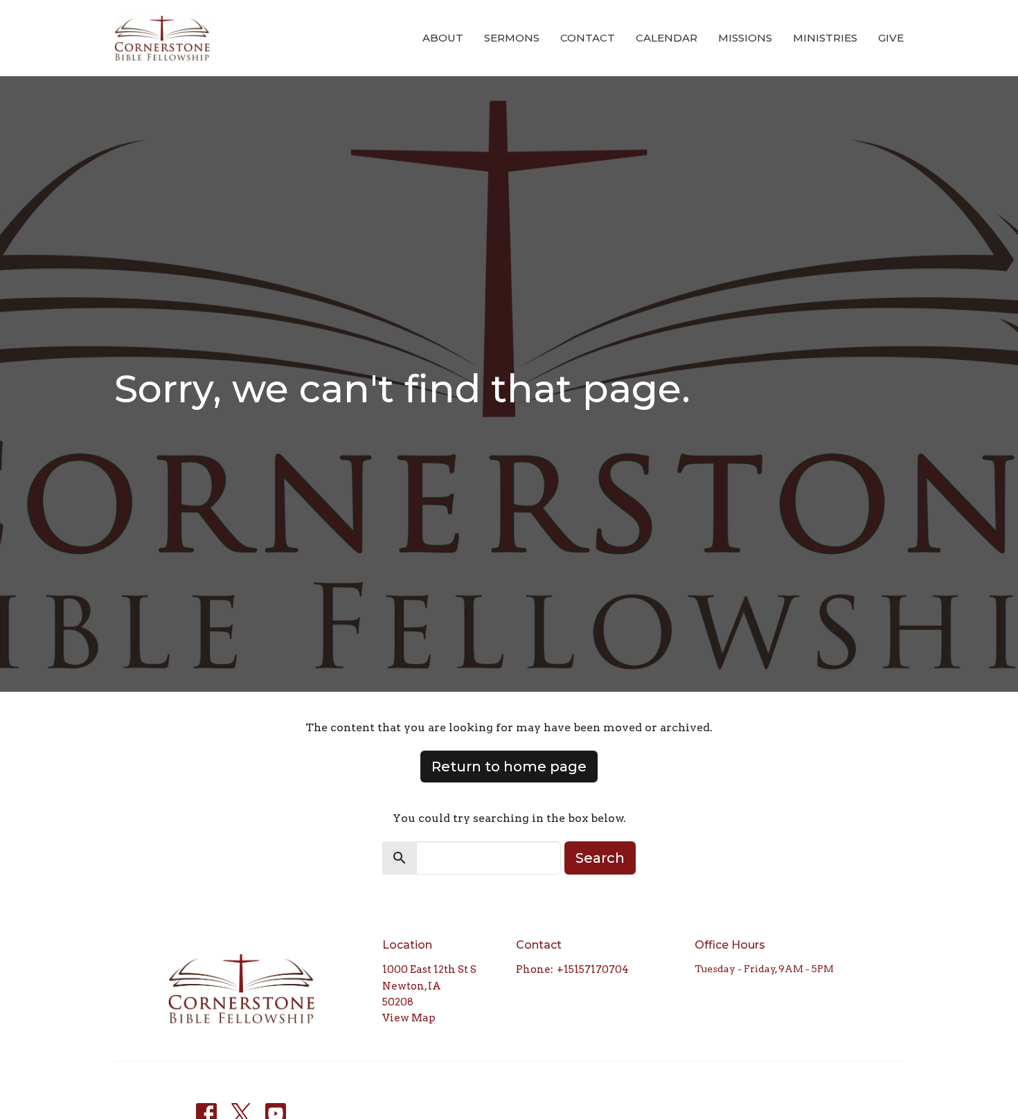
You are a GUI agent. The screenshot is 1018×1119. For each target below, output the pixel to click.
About (442, 37)
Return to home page (509, 766)
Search (600, 858)
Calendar (666, 37)
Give (891, 37)
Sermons (511, 37)
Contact (587, 37)
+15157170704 (593, 969)
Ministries (825, 37)
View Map (409, 1018)
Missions (745, 37)
